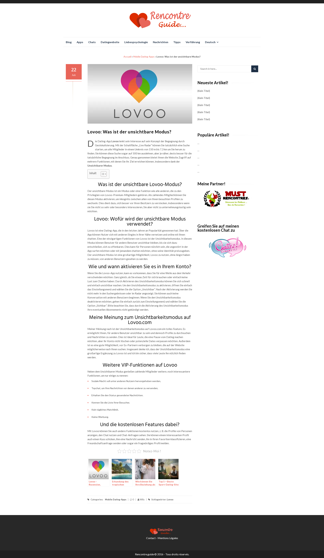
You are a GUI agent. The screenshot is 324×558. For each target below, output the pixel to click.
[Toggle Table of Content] (102, 174)
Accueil (127, 56)
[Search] (254, 68)
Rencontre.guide (144, 554)
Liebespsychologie (136, 42)
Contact (151, 538)
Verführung (193, 42)
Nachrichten (160, 42)
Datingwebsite (110, 42)
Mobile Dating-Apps (143, 56)
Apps (80, 42)
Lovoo (170, 499)
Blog (69, 42)
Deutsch (210, 42)
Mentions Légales (168, 538)
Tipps (177, 42)
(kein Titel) (203, 90)
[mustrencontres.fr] (227, 199)
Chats (92, 42)
